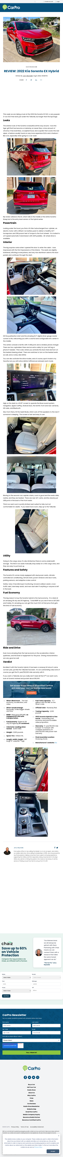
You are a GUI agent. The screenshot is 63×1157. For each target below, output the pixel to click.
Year (3, 981)
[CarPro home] (17, 8)
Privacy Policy (38, 1147)
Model (34, 974)
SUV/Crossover (31, 67)
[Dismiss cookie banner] (58, 1136)
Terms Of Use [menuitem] (25, 1127)
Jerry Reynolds (28, 76)
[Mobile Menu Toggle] (58, 7)
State (3, 987)
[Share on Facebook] (26, 80)
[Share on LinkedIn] (36, 80)
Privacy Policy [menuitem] (15, 1127)
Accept (53, 1151)
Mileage (34, 981)
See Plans (6, 996)
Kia (56, 743)
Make (3, 974)
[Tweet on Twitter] (31, 80)
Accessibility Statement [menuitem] (37, 1127)
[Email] (41, 80)
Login (58, 1)
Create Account (49, 1)
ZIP (33, 987)
